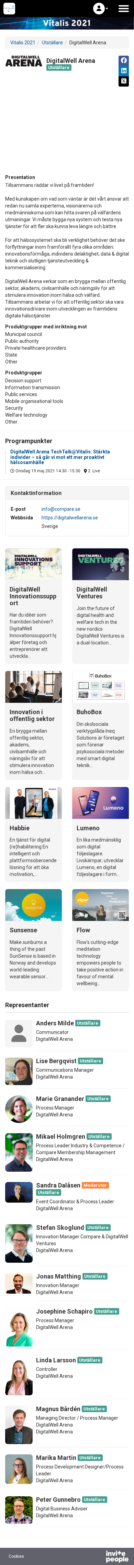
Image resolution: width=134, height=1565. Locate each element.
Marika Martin (56, 1457)
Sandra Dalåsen (58, 1185)
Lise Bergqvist (56, 1061)
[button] (100, 8)
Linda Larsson (56, 1360)
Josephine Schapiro (64, 1311)
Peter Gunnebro (58, 1499)
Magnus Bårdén (58, 1408)
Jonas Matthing (58, 1276)
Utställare (52, 42)
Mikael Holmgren (60, 1136)
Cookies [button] (16, 1556)
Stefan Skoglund (60, 1227)
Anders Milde (55, 1023)
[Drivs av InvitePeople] (99, 1557)
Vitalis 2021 (22, 42)
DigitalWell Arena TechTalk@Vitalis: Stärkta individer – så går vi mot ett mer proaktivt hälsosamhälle (60, 457)
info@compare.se (61, 509)
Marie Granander (60, 1098)
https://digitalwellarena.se (70, 517)
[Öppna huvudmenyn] (123, 8)
